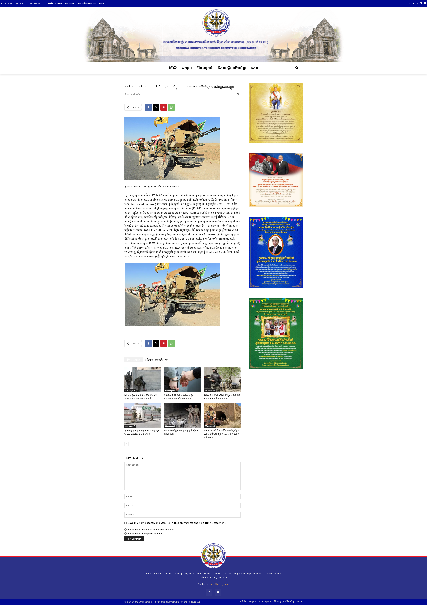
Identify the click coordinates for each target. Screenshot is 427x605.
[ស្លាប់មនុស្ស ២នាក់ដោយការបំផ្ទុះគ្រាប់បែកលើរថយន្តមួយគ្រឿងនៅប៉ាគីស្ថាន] (222, 379)
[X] (417, 3)
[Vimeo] (421, 3)
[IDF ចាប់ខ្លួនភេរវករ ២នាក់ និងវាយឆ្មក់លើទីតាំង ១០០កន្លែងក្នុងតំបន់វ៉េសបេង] (142, 379)
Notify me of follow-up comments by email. (151, 530)
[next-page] (132, 444)
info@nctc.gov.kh (220, 584)
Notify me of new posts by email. (146, 534)
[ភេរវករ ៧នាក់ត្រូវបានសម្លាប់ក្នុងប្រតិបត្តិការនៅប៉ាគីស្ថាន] (182, 415)
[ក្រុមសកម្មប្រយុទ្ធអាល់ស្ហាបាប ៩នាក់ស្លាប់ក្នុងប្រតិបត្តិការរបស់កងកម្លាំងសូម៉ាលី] (142, 415)
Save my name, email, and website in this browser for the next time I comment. (177, 523)
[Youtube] (425, 3)
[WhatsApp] (171, 107)
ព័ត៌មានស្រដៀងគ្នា (133, 360)
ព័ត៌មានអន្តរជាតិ (130, 390)
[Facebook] (410, 3)
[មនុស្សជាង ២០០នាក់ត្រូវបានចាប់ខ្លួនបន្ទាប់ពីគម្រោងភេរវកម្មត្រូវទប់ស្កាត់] (182, 379)
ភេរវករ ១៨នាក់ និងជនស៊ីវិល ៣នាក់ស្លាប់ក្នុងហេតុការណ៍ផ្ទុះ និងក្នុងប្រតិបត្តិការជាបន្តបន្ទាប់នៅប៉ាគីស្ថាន (222, 433)
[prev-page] (126, 444)
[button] (297, 68)
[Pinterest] (163, 107)
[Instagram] (414, 3)
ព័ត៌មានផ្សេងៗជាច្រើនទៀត (156, 360)
